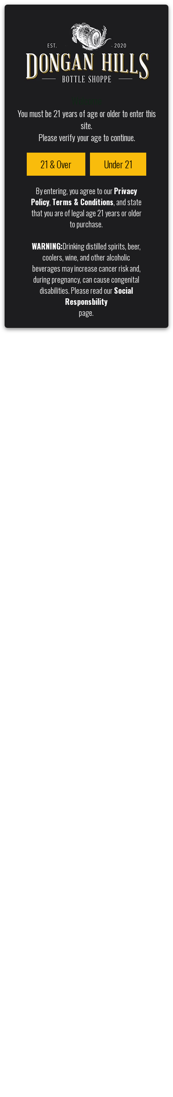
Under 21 (118, 164)
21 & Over (56, 164)
